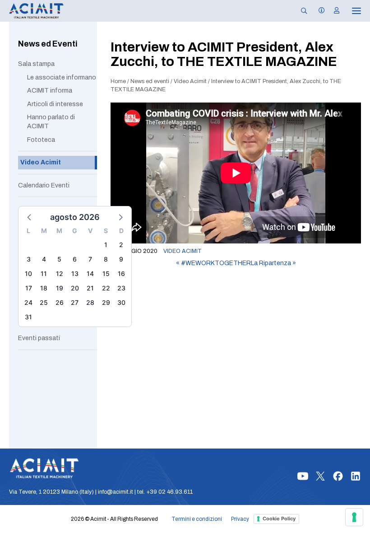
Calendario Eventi (43, 185)
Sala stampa (36, 64)
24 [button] (28, 302)
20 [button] (75, 288)
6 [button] (75, 259)
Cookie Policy (279, 518)
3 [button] (29, 259)
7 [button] (90, 259)
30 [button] (121, 302)
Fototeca (41, 139)
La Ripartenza (273, 263)
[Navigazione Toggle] (350, 11)
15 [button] (106, 273)
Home (118, 81)
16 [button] (121, 273)
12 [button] (59, 273)
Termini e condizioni (196, 519)
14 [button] (90, 273)
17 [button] (28, 288)
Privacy (240, 519)
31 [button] (28, 317)
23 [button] (121, 288)
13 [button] (75, 273)
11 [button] (44, 273)
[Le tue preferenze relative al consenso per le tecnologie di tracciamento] (354, 517)
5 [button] (59, 259)
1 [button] (105, 244)
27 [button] (75, 302)
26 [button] (60, 302)
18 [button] (43, 288)
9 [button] (121, 259)
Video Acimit (190, 81)
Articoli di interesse (55, 104)
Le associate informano (61, 77)
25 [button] (44, 302)
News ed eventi (149, 81)
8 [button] (106, 259)
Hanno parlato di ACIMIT (51, 122)
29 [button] (106, 302)
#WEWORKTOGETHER (213, 263)
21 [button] (90, 288)
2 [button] (121, 244)
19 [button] (59, 288)
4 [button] (44, 259)
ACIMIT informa (49, 90)
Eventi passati (39, 338)
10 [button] (28, 273)
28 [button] (90, 302)
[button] (30, 217)
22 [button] (106, 288)
